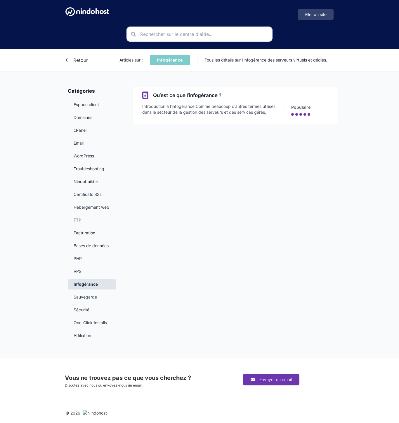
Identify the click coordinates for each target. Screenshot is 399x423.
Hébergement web (91, 207)
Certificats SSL (88, 194)
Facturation (84, 232)
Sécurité (81, 309)
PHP (78, 258)
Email (79, 143)
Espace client (86, 104)
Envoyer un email (275, 379)
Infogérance (86, 284)
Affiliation (82, 335)
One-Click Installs (90, 322)
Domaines (83, 117)
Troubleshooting (89, 168)
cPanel (80, 130)
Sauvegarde (85, 296)
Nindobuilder (86, 181)
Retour (80, 60)
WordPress (84, 155)
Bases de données (91, 245)
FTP (77, 219)
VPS (77, 271)
